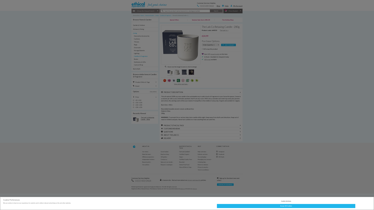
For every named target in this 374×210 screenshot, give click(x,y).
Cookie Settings (286, 201)
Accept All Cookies (286, 206)
